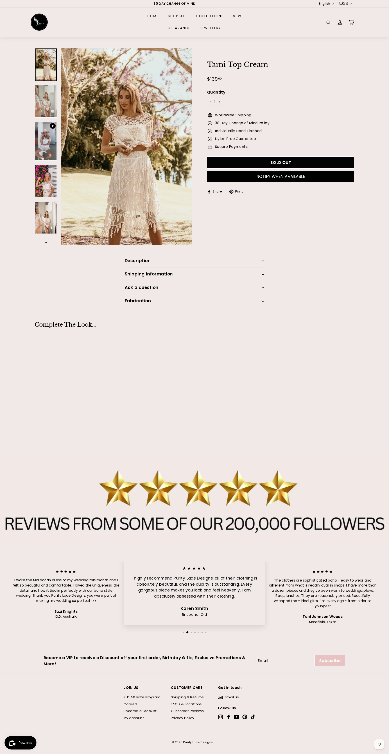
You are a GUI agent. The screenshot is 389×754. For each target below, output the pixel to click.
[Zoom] (126, 146)
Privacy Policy (182, 717)
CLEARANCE (179, 28)
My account (134, 717)
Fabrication (138, 301)
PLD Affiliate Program (142, 697)
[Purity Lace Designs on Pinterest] (244, 717)
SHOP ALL (177, 16)
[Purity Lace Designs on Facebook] (228, 717)
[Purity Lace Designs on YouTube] (236, 717)
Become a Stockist (140, 710)
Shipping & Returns (187, 697)
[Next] (46, 241)
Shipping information (149, 274)
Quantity (216, 92)
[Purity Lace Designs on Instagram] (220, 717)
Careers (131, 704)
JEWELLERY (210, 28)
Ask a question (141, 287)
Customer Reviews (187, 710)
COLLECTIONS (210, 16)
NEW (237, 16)
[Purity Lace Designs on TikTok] (253, 717)
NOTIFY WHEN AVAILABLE (280, 176)
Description (138, 261)
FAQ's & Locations (186, 704)
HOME (153, 16)
